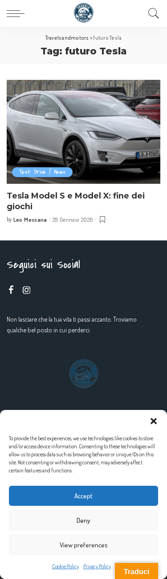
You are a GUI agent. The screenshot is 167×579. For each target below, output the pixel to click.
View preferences (84, 545)
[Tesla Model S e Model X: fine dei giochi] (83, 132)
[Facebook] (11, 290)
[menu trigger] (18, 13)
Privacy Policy (97, 566)
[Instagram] (26, 290)
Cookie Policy (65, 566)
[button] (153, 421)
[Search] (151, 13)
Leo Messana (30, 220)
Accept (83, 496)
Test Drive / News (42, 172)
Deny (83, 520)
